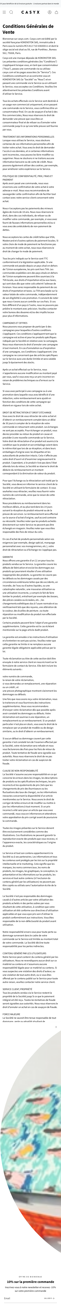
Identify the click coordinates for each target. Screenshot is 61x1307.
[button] (11, 12)
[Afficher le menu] (4, 12)
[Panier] (56, 12)
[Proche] (56, 1027)
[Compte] (50, 12)
